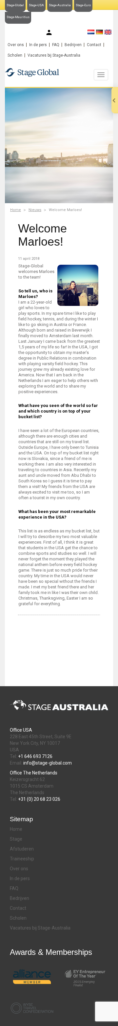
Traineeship (22, 858)
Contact (94, 44)
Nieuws (35, 210)
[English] (108, 32)
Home (15, 210)
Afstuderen (22, 848)
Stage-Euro (83, 5)
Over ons (16, 44)
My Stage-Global (69, 33)
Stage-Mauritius (18, 17)
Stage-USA (36, 5)
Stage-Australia (60, 5)
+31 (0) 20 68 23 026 (39, 799)
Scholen (15, 55)
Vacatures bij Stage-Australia (54, 55)
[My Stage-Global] (49, 32)
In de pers (38, 44)
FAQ (55, 44)
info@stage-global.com (47, 763)
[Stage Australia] (59, 72)
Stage (16, 839)
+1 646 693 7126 (35, 756)
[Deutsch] (99, 32)
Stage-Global (15, 5)
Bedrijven (73, 44)
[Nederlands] (91, 32)
